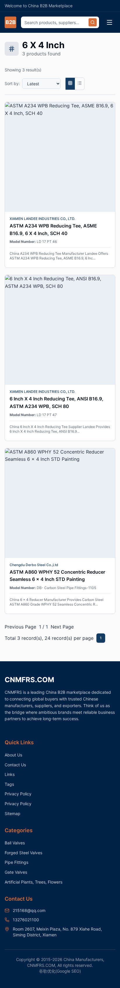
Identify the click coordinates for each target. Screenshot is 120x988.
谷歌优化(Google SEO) (60, 971)
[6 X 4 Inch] (70, 84)
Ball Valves (15, 842)
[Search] (93, 22)
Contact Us (15, 764)
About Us (13, 754)
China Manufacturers (83, 959)
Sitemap (12, 813)
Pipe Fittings (16, 862)
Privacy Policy (18, 793)
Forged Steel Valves (23, 852)
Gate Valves (16, 872)
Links (10, 774)
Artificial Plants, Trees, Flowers (33, 881)
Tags (9, 784)
